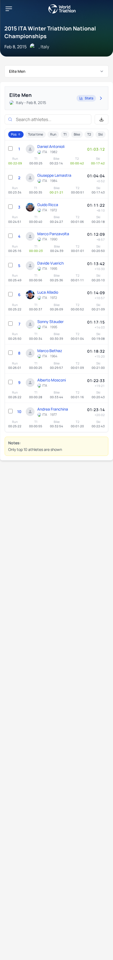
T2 (89, 134)
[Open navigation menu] (8, 8)
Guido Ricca (47, 204)
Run (53, 134)
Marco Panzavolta (53, 233)
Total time (35, 134)
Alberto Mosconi (51, 380)
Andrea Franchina (52, 409)
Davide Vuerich (50, 263)
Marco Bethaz (49, 350)
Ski (100, 134)
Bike (77, 134)
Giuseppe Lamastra (54, 175)
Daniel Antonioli (50, 146)
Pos (13, 134)
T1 (65, 134)
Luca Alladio (47, 292)
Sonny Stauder (50, 321)
